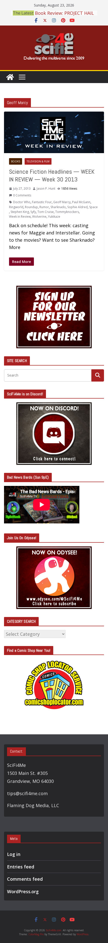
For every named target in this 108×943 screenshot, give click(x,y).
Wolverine (39, 216)
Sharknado (58, 207)
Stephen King (20, 212)
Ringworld (16, 207)
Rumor (44, 207)
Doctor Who (21, 202)
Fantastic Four (42, 202)
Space (93, 207)
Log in (13, 854)
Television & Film (38, 161)
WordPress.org (23, 891)
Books (15, 161)
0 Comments (22, 195)
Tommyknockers (67, 212)
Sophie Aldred (77, 207)
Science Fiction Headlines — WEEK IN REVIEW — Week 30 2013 (51, 175)
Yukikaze (54, 216)
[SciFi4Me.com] (10, 77)
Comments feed (25, 879)
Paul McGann (81, 202)
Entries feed (20, 867)
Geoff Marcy (62, 202)
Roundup (31, 207)
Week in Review (20, 216)
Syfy (33, 212)
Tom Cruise (45, 212)
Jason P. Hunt (46, 188)
